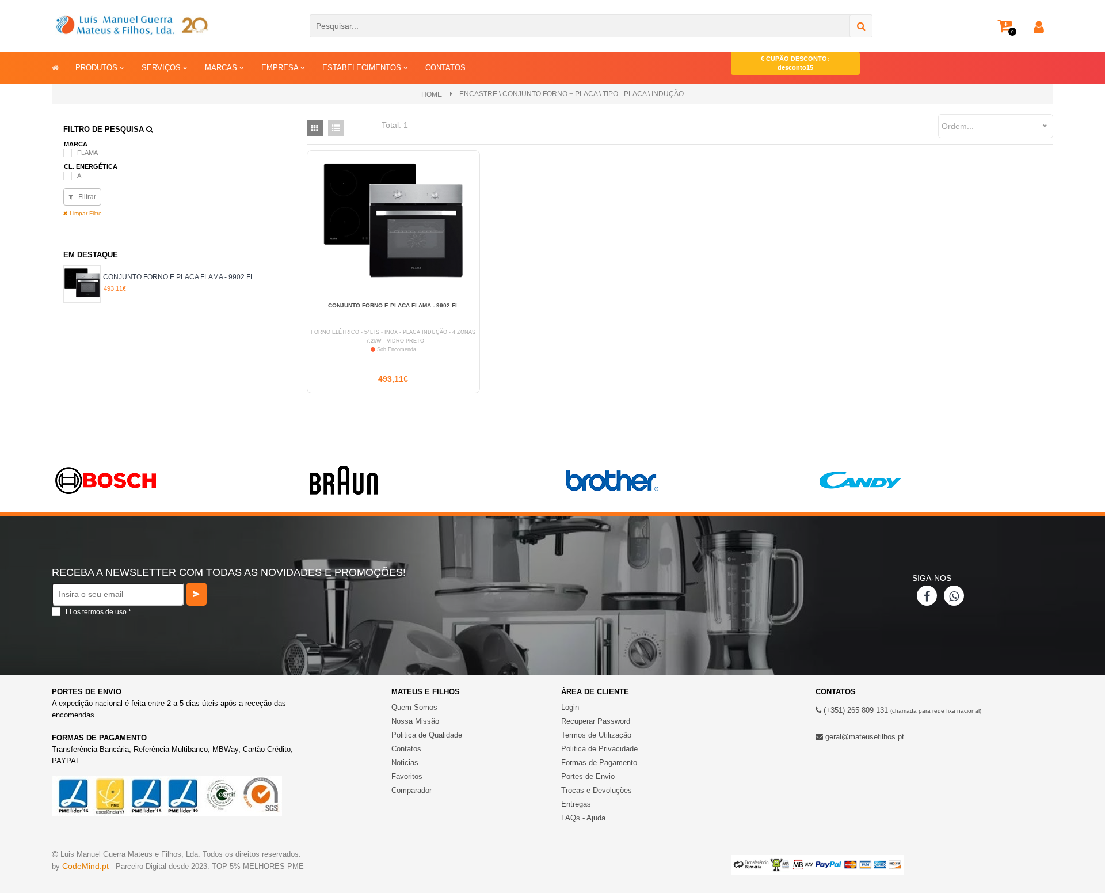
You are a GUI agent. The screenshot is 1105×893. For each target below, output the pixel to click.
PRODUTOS (97, 67)
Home (431, 94)
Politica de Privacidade (599, 748)
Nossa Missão (415, 721)
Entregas (576, 804)
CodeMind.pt (85, 866)
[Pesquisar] (860, 25)
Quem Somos (414, 707)
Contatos (406, 748)
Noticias (404, 762)
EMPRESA (280, 67)
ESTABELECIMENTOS (362, 67)
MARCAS (222, 67)
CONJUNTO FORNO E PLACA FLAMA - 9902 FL (178, 277)
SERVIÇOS (162, 67)
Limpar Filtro (85, 213)
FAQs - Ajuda (583, 818)
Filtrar (86, 197)
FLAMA (87, 152)
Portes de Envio (588, 776)
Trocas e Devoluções (596, 790)
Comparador (411, 790)
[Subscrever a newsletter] (196, 594)
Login (570, 707)
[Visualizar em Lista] (336, 128)
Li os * (98, 612)
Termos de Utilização (596, 735)
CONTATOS (445, 67)
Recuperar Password (595, 721)
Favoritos (406, 776)
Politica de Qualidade (426, 735)
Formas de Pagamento (599, 762)
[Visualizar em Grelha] (315, 128)
